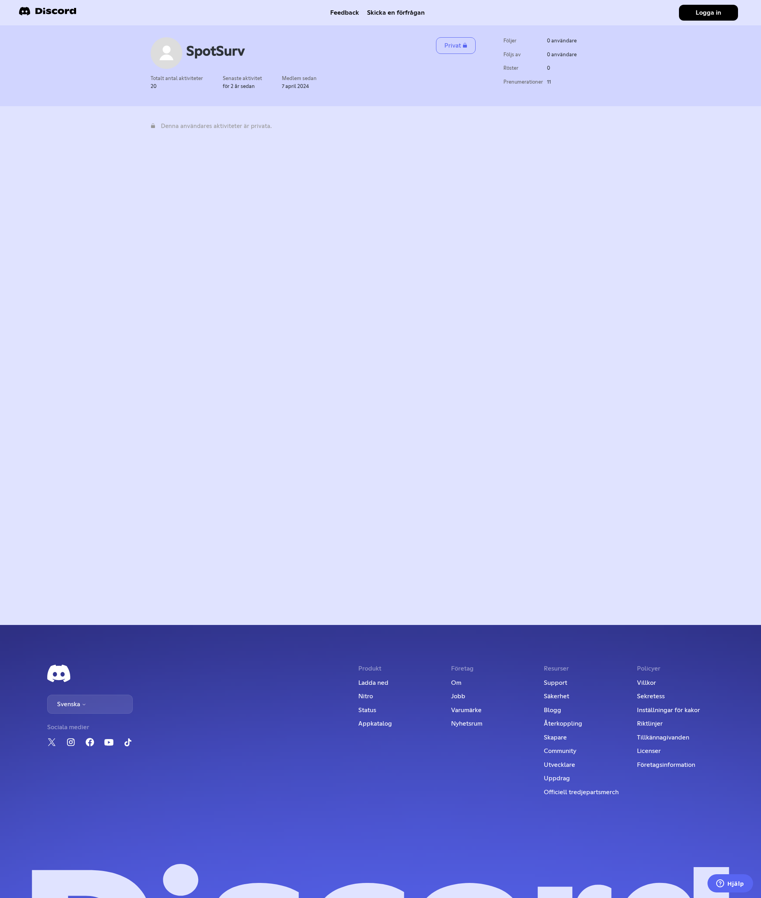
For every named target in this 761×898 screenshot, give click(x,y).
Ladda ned (373, 683)
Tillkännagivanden (663, 737)
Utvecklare (559, 765)
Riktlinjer (650, 723)
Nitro (365, 696)
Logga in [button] (708, 13)
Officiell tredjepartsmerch (581, 792)
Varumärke (466, 710)
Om (456, 683)
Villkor (646, 683)
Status (367, 710)
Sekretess (651, 696)
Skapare (555, 737)
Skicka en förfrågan (396, 13)
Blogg (552, 710)
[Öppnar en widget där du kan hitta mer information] (730, 884)
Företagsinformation (666, 765)
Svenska (69, 704)
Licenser (649, 751)
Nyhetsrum (466, 723)
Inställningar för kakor (668, 710)
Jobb (458, 696)
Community (560, 751)
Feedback (344, 13)
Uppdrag (557, 778)
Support (555, 683)
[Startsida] (47, 14)
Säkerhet (556, 696)
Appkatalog (375, 723)
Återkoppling (563, 723)
